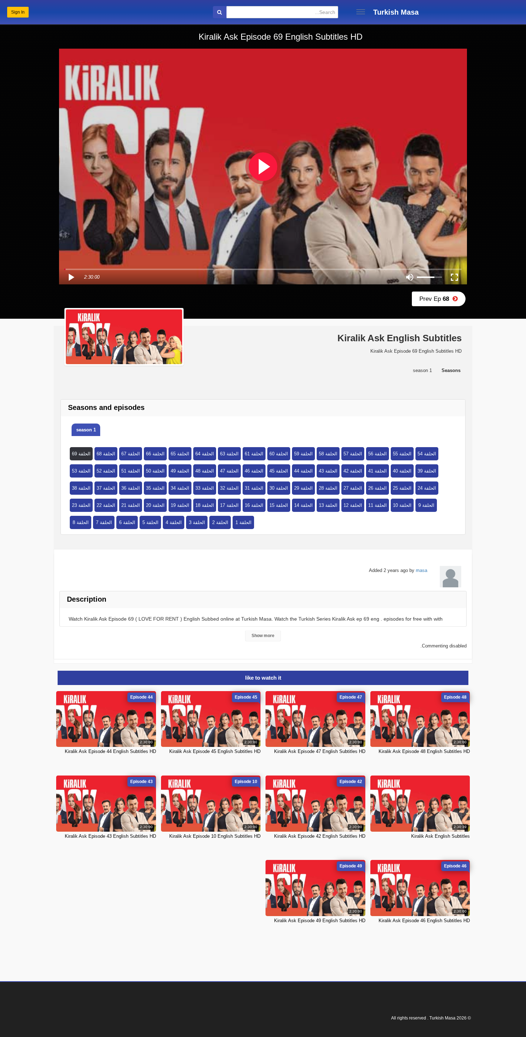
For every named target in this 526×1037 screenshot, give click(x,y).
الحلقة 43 (328, 471)
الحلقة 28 (328, 488)
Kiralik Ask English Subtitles (440, 836)
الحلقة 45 (278, 471)
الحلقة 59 (303, 453)
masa (421, 570)
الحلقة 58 (328, 453)
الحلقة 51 (130, 471)
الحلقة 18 (204, 505)
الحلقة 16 (254, 505)
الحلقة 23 (81, 505)
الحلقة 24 (427, 488)
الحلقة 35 (155, 488)
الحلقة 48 (204, 471)
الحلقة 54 (427, 453)
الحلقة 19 (180, 505)
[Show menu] (360, 11)
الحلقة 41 (377, 471)
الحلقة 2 (220, 522)
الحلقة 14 (303, 505)
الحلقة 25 (402, 488)
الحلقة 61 (254, 453)
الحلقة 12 (353, 505)
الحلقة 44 (303, 471)
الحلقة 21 (130, 505)
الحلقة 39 (427, 471)
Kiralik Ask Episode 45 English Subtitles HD (214, 751)
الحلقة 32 (229, 488)
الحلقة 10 (402, 505)
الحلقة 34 (180, 488)
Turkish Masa (396, 12)
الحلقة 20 (155, 505)
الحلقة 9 (426, 505)
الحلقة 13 (328, 505)
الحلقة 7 (104, 522)
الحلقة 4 (174, 522)
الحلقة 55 (402, 453)
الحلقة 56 (377, 453)
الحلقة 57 (353, 453)
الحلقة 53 (81, 471)
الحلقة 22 (106, 505)
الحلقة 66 (155, 453)
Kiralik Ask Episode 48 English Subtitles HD (424, 751)
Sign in (18, 12)
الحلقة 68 (106, 453)
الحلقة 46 (254, 471)
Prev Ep (436, 298)
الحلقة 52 (106, 471)
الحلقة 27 (353, 488)
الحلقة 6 (127, 522)
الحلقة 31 (254, 488)
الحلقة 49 (180, 471)
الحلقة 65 (180, 453)
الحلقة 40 (402, 471)
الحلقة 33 (204, 488)
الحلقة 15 (278, 505)
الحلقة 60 (278, 453)
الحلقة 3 (197, 522)
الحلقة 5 (150, 522)
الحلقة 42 (353, 471)
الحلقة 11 (377, 505)
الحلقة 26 (377, 488)
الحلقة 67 (130, 453)
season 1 (86, 429)
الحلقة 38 (81, 488)
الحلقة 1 (243, 522)
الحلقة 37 (106, 488)
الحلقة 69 (81, 453)
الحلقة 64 (204, 453)
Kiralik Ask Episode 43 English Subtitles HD (110, 836)
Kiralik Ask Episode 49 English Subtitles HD (319, 920)
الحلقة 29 (303, 488)
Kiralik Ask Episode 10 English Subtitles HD (214, 836)
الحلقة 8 (81, 522)
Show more (263, 635)
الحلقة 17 (229, 505)
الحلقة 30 (278, 488)
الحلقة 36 (130, 488)
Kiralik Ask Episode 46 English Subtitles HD (424, 920)
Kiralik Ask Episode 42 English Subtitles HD (319, 836)
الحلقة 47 (229, 471)
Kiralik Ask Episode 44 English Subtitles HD (110, 751)
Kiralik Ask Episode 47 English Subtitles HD (319, 751)
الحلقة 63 (229, 453)
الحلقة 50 (155, 471)
